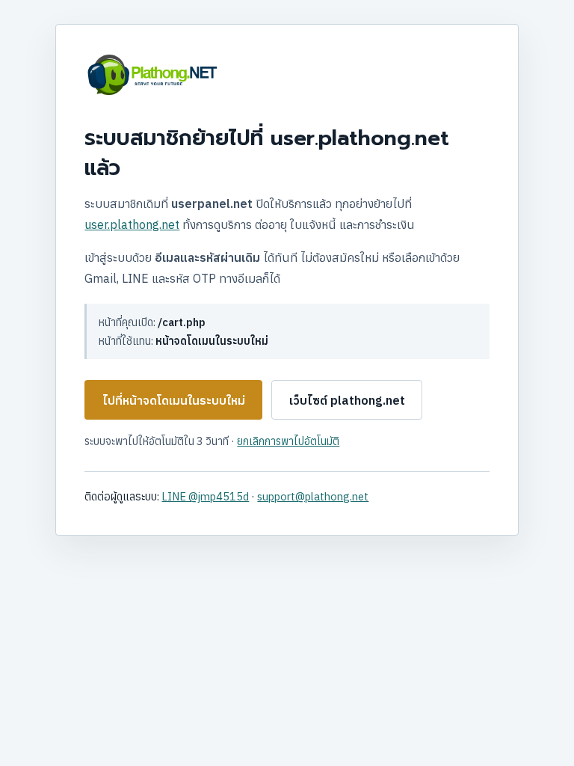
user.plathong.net (131, 224)
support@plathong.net (312, 496)
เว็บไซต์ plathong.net (347, 400)
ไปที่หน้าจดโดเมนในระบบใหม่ (173, 400)
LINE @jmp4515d (205, 496)
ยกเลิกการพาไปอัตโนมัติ (288, 441)
